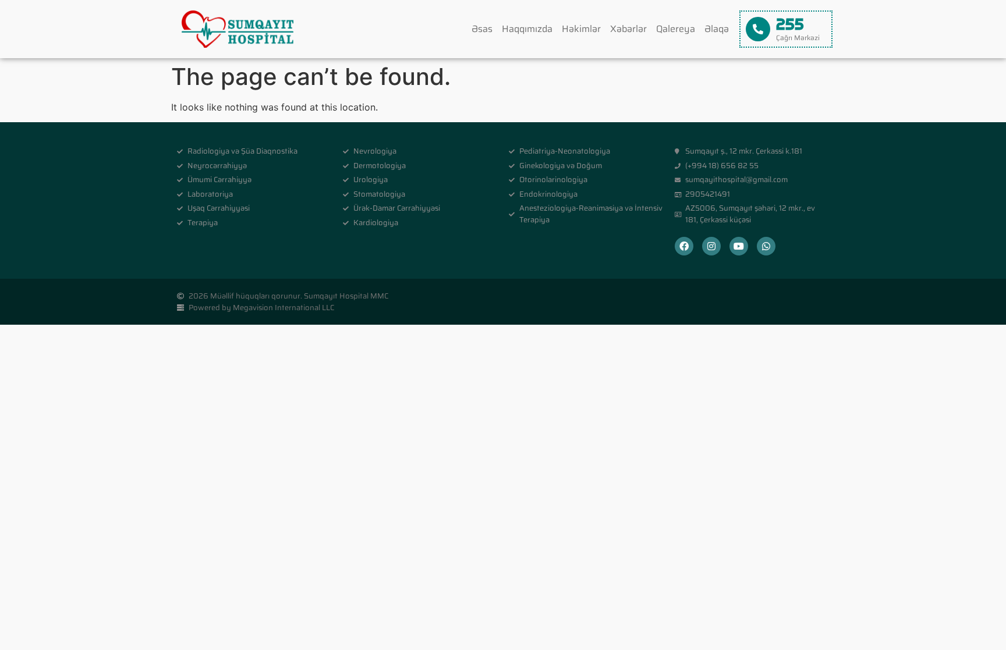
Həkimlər (581, 29)
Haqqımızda (527, 29)
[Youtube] (738, 246)
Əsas (482, 29)
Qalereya (675, 29)
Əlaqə (716, 29)
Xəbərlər (628, 29)
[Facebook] (684, 246)
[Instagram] (711, 246)
